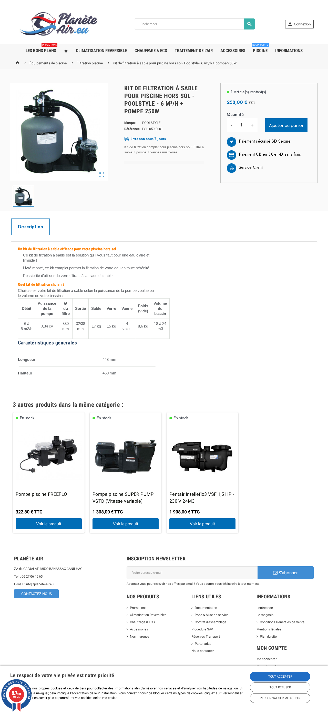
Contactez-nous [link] (36, 594)
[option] (48, 472)
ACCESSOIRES (232, 50)
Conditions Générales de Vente (282, 622)
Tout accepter (280, 676)
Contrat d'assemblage (210, 622)
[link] (299, 24)
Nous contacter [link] (202, 651)
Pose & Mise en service (212, 615)
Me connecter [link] (266, 659)
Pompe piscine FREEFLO (41, 494)
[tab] (30, 227)
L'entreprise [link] (265, 608)
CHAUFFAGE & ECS (151, 50)
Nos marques (139, 636)
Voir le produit (48, 523)
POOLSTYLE (151, 123)
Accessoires (139, 629)
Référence (132, 129)
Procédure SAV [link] (202, 629)
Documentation (206, 608)
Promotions (138, 608)
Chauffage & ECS (142, 622)
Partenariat (203, 644)
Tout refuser (280, 687)
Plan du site (268, 636)
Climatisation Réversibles (148, 615)
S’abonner (288, 572)
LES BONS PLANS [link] (41, 48)
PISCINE (260, 48)
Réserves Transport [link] (205, 636)
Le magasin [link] (265, 615)
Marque (130, 123)
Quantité (235, 114)
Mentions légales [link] (269, 629)
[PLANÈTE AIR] (59, 24)
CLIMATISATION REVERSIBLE (101, 50)
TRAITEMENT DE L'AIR (194, 50)
